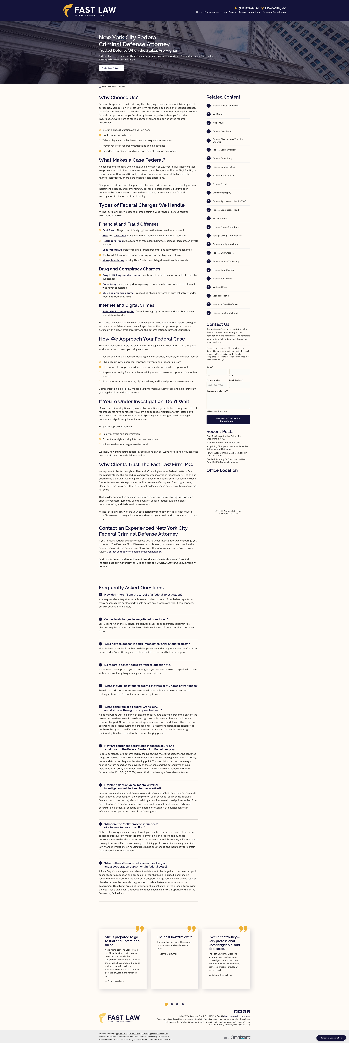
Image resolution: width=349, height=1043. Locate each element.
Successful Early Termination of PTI (224, 442)
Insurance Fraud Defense (225, 304)
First (208, 376)
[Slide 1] (166, 1004)
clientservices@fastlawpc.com (236, 1016)
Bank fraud (109, 230)
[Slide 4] (182, 1004)
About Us (253, 12)
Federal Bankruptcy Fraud (226, 209)
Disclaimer (122, 1034)
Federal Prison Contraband (226, 227)
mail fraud (120, 235)
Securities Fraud (221, 295)
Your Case (229, 12)
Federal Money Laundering (226, 105)
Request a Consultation (274, 12)
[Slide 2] (171, 1004)
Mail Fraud (218, 114)
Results (242, 12)
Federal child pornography (118, 311)
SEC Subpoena (220, 218)
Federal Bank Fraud (222, 131)
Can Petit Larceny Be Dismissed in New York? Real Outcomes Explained (226, 460)
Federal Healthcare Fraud (225, 312)
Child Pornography (222, 192)
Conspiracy (109, 284)
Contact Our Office (110, 68)
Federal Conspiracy (222, 158)
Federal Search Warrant (224, 149)
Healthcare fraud (113, 241)
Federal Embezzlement (224, 175)
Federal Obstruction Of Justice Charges (228, 140)
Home (199, 12)
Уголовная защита (159, 1034)
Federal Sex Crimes (222, 278)
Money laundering (113, 260)
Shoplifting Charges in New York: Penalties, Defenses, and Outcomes (228, 447)
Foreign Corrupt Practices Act (227, 235)
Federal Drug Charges (223, 270)
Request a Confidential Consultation (228, 419)
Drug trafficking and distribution (122, 275)
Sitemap (146, 1034)
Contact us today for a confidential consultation (134, 551)
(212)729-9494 (249, 8)
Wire (105, 235)
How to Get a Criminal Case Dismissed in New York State (227, 454)
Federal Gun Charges (223, 252)
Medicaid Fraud (220, 287)
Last (231, 376)
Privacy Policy (135, 1034)
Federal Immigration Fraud (226, 244)
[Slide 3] (177, 1004)
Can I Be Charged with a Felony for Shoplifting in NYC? (224, 437)
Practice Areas (211, 12)
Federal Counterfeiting (224, 166)
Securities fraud (112, 249)
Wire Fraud (218, 122)
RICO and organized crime (118, 293)
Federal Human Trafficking (226, 261)
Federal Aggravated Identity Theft (229, 201)
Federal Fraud (220, 184)
